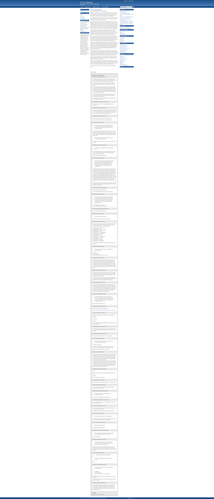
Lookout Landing (122, 37)
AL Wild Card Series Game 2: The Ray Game (126, 21)
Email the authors (83, 11)
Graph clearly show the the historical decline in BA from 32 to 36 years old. (104, 310)
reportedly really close (99, 12)
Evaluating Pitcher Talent (84, 24)
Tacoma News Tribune (123, 34)
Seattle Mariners (122, 51)
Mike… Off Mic (122, 38)
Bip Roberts (95, 321)
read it (99, 141)
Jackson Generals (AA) (123, 49)
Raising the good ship (123, 11)
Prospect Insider (122, 40)
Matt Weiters (95, 252)
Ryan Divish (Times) (123, 31)
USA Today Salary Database (124, 65)
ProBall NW (121, 39)
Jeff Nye (94, 422)
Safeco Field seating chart (124, 50)
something (106, 141)
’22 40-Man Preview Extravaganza (125, 13)
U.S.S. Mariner (86, 2)
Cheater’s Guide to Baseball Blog (125, 27)
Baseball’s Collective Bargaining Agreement (126, 55)
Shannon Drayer (122, 33)
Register (81, 14)
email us (84, 53)
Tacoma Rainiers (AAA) (123, 52)
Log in (81, 15)
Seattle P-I (121, 32)
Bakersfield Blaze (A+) (123, 44)
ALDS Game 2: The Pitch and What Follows (126, 16)
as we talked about (96, 36)
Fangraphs (121, 57)
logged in (96, 494)
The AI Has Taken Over (123, 12)
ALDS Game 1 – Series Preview (124, 17)
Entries (82, 16)
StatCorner (121, 63)
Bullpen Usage (122, 56)
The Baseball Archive (123, 64)
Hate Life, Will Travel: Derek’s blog (125, 28)
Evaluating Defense (83, 23)
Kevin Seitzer (95, 319)
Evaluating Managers (83, 25)
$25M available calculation (112, 131)
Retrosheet (121, 62)
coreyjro (94, 312)
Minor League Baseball (123, 58)
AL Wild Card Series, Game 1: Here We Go (126, 22)
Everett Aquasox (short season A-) (125, 48)
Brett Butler (94, 317)
